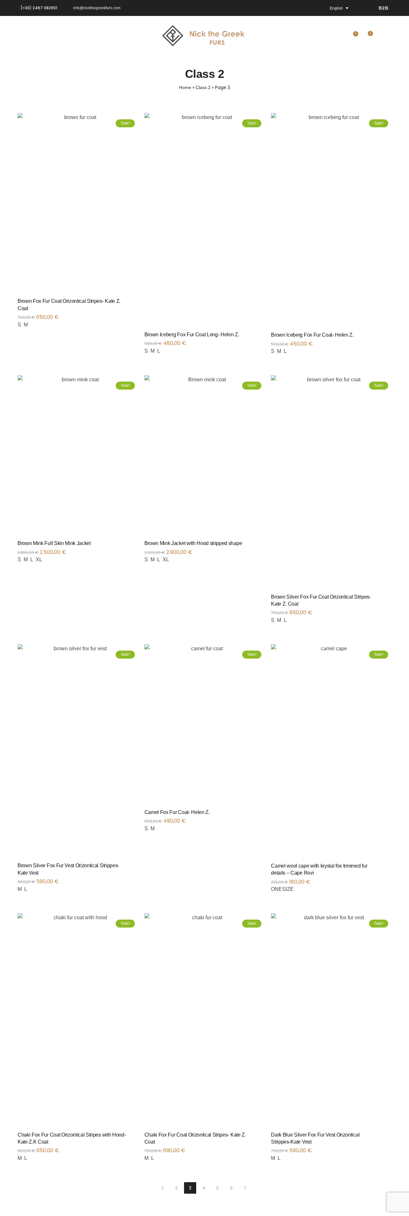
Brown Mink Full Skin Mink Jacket (54, 543)
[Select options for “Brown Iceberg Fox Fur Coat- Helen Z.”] (389, 338)
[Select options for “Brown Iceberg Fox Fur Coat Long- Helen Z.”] (262, 337)
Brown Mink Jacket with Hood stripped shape (193, 543)
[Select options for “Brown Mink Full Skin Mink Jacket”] (136, 546)
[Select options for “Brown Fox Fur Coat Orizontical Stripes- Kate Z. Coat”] (136, 304)
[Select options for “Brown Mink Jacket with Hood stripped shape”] (262, 546)
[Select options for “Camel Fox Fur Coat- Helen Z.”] (262, 815)
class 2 (203, 87)
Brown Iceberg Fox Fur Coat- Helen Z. (312, 335)
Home (185, 87)
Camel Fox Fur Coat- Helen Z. (177, 812)
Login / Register (385, 37)
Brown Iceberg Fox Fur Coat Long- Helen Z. (191, 334)
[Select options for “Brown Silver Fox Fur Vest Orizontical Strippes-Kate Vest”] (136, 868)
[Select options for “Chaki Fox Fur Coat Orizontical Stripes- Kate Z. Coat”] (262, 1138)
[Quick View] (78, 215)
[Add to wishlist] (128, 304)
